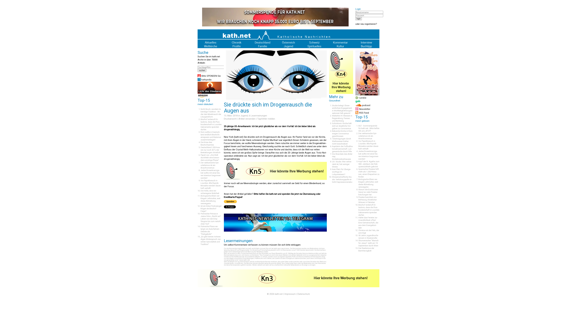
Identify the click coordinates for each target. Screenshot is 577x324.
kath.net (279, 294)
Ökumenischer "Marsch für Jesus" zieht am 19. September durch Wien (368, 243)
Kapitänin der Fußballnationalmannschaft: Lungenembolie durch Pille (342, 149)
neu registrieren (368, 24)
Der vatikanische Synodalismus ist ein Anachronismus (210, 165)
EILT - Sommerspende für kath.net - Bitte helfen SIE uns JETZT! (368, 128)
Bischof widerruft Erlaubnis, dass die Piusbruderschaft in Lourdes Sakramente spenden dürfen (211, 124)
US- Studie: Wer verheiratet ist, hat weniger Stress (342, 164)
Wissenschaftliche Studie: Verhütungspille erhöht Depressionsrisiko (342, 179)
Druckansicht (230, 118)
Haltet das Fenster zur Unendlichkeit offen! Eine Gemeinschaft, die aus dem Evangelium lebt (368, 222)
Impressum (290, 294)
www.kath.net (244, 260)
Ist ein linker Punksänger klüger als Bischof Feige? (211, 208)
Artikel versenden (246, 118)
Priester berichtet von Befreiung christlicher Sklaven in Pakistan (367, 199)
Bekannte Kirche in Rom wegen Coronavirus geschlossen (342, 133)
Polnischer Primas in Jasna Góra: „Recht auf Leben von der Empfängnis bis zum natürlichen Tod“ (211, 219)
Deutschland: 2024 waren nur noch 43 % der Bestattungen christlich (210, 150)
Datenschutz (304, 294)
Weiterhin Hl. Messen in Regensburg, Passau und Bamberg (342, 118)
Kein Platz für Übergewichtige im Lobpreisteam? (341, 172)
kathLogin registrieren (281, 248)
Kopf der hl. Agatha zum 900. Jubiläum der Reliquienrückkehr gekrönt (368, 164)
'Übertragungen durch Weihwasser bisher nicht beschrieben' (341, 141)
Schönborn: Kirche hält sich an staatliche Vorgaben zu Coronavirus (342, 126)
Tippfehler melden (266, 118)
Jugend (244, 115)
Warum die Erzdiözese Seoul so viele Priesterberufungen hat (368, 192)
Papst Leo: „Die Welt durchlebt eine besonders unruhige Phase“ (210, 157)
